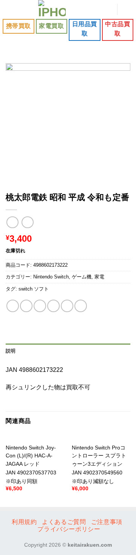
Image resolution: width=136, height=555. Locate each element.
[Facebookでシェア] (26, 306)
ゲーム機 (81, 277)
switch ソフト (34, 289)
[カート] (126, 9)
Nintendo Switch (51, 277)
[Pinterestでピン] (67, 306)
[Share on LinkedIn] (80, 306)
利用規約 (24, 522)
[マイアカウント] (107, 9)
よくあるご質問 (64, 522)
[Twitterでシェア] (40, 306)
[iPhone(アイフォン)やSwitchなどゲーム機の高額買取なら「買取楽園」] (52, 9)
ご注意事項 (106, 522)
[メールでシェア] (53, 306)
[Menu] (10, 9)
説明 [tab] (11, 351)
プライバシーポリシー (68, 529)
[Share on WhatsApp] (12, 306)
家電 (99, 277)
